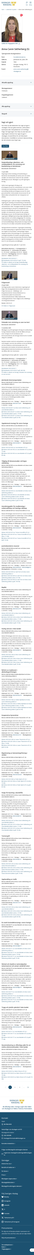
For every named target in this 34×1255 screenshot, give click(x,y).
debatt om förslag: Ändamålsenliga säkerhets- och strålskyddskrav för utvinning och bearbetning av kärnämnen (15, 264)
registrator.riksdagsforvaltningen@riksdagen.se (18, 1154)
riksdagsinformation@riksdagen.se (14, 1138)
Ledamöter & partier (11, 9)
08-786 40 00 (7, 1124)
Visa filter (5, 146)
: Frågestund (9, 306)
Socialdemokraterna (19, 57)
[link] (5, 1087)
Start (3, 9)
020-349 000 (7, 1135)
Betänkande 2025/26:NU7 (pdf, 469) (14, 370)
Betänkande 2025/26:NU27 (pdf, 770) (14, 260)
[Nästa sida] (28, 1087)
